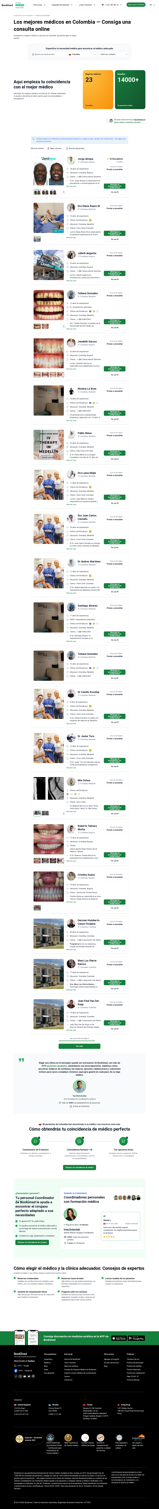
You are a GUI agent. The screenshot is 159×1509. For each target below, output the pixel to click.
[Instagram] (20, 1376)
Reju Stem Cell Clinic (84, 451)
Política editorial (133, 1380)
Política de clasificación (136, 1373)
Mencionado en (21, 1361)
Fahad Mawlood (139, 120)
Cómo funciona (70, 1363)
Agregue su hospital (111, 1359)
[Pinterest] (33, 1376)
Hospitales (48, 1359)
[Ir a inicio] (7, 5)
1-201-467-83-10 (112, 5)
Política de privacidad (135, 1363)
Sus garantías (49, 1373)
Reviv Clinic (81, 802)
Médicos (47, 1363)
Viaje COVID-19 (132, 1376)
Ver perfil (114, 192)
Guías (46, 1370)
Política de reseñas (134, 1366)
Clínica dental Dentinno (91, 177)
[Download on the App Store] (119, 1338)
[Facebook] (16, 1376)
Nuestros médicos (71, 1366)
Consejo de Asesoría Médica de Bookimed (80, 1370)
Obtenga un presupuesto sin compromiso (114, 186)
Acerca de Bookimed (72, 1359)
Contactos (68, 1380)
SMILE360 (86, 319)
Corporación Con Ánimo (91, 940)
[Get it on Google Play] (136, 1338)
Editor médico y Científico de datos (127, 122)
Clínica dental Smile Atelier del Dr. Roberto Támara (83, 850)
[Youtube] (24, 1376)
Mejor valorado (55, 148)
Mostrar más (71, 186)
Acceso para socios (111, 1363)
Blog (45, 1366)
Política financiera (133, 1370)
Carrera (67, 1376)
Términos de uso (133, 1359)
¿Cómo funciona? (85, 5)
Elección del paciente (76, 148)
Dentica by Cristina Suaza (86, 892)
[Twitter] (29, 1376)
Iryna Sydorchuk (72, 1229)
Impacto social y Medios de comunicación (80, 1373)
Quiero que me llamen (136, 5)
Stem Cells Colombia (84, 228)
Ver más (79, 1046)
